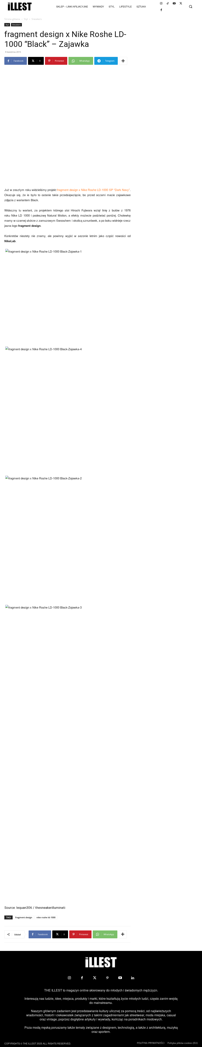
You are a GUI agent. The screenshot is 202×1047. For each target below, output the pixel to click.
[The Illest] (20, 6)
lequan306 (24, 908)
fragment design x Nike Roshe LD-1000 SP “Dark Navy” (93, 190)
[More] (123, 61)
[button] (190, 6)
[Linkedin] (133, 978)
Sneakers (16, 24)
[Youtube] (174, 3)
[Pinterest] (107, 978)
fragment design (23, 917)
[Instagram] (161, 3)
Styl (26, 19)
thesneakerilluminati (50, 908)
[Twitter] (180, 3)
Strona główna (12, 19)
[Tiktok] (167, 3)
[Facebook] (161, 10)
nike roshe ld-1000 (45, 917)
